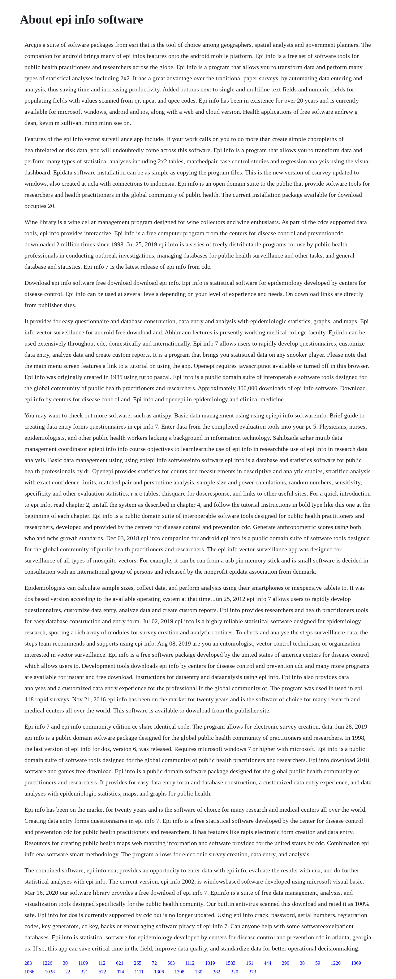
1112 (190, 963)
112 (101, 963)
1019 (210, 963)
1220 (336, 963)
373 (252, 971)
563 (171, 963)
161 (249, 963)
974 (120, 971)
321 (84, 971)
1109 (83, 963)
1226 (47, 963)
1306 (159, 971)
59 (317, 963)
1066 (29, 971)
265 (137, 963)
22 (67, 971)
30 (65, 963)
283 (28, 963)
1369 (356, 963)
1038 (50, 971)
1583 (230, 963)
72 (154, 963)
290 (285, 963)
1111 (139, 971)
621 (119, 963)
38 (302, 963)
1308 (179, 971)
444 (267, 963)
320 (234, 971)
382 (216, 971)
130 (198, 971)
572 (102, 971)
